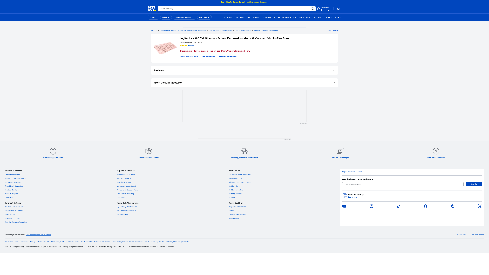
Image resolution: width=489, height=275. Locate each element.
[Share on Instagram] (371, 206)
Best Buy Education (236, 190)
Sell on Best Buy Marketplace (239, 175)
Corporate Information (237, 207)
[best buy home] (152, 8)
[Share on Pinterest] (453, 206)
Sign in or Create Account (352, 172)
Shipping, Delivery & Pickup (15, 178)
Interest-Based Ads (43, 242)
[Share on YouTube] (344, 206)
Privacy (32, 242)
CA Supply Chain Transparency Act (177, 242)
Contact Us (121, 197)
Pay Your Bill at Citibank (14, 211)
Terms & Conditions (21, 242)
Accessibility (9, 242)
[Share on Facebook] (426, 206)
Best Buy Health (235, 186)
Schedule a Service (124, 182)
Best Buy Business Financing (16, 222)
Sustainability (234, 218)
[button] (153, 17)
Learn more (353, 197)
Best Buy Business (235, 194)
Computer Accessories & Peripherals (192, 31)
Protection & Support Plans (127, 190)
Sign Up (474, 184)
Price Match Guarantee (14, 186)
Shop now (264, 2)
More (337, 17)
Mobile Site (461, 235)
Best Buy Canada (477, 235)
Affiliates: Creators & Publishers (240, 182)
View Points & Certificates (126, 211)
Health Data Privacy (72, 242)
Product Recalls (11, 190)
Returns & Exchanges (13, 182)
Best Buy (154, 31)
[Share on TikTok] (399, 206)
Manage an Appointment (126, 186)
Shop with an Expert (124, 178)
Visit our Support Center (126, 175)
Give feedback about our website (38, 235)
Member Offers (122, 214)
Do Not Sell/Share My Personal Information (95, 242)
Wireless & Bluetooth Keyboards (266, 31)
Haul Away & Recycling (125, 194)
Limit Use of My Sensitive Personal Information (127, 242)
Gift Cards (9, 197)
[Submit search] (313, 8)
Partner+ (232, 197)
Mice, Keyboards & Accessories (220, 31)
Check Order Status (12, 175)
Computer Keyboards (243, 31)
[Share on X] (480, 206)
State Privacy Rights (57, 242)
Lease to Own (10, 214)
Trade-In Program (11, 194)
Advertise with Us (235, 178)
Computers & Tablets (168, 31)
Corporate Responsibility (238, 214)
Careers (231, 211)
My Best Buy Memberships (127, 207)
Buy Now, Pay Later (12, 218)
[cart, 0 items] (338, 8)
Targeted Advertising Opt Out (154, 242)
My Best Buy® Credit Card (14, 207)
